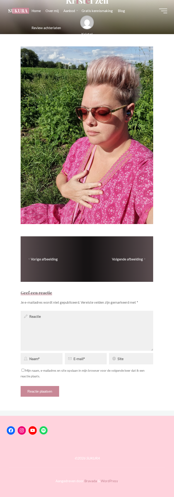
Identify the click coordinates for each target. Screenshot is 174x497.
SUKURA (18, 11)
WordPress (109, 481)
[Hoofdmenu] (163, 11)
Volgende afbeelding (127, 259)
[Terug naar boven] (156, 479)
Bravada (90, 481)
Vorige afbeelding (44, 259)
